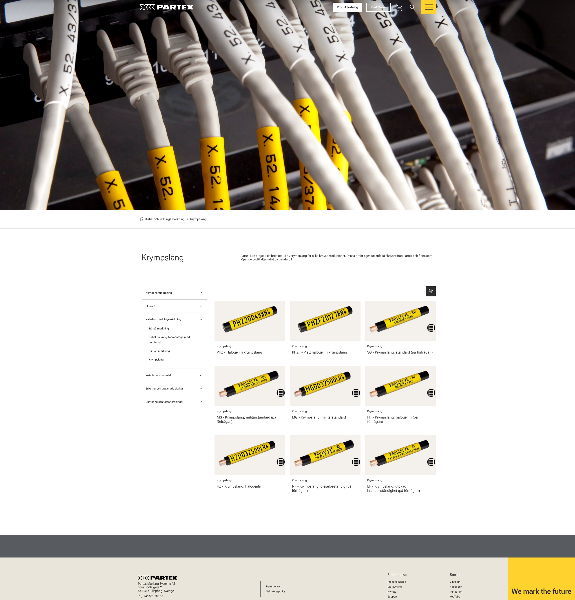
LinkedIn (455, 581)
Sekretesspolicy (275, 591)
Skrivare (150, 306)
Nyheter (392, 591)
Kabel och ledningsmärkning (163, 319)
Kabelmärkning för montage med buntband (169, 340)
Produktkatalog (396, 581)
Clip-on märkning (159, 351)
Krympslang (156, 359)
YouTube (455, 596)
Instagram (456, 591)
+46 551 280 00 (153, 596)
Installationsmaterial (158, 375)
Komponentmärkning (159, 292)
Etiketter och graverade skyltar (164, 388)
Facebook (456, 586)
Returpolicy (273, 586)
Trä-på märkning (159, 328)
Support (392, 596)
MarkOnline (394, 586)
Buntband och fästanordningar (164, 401)
